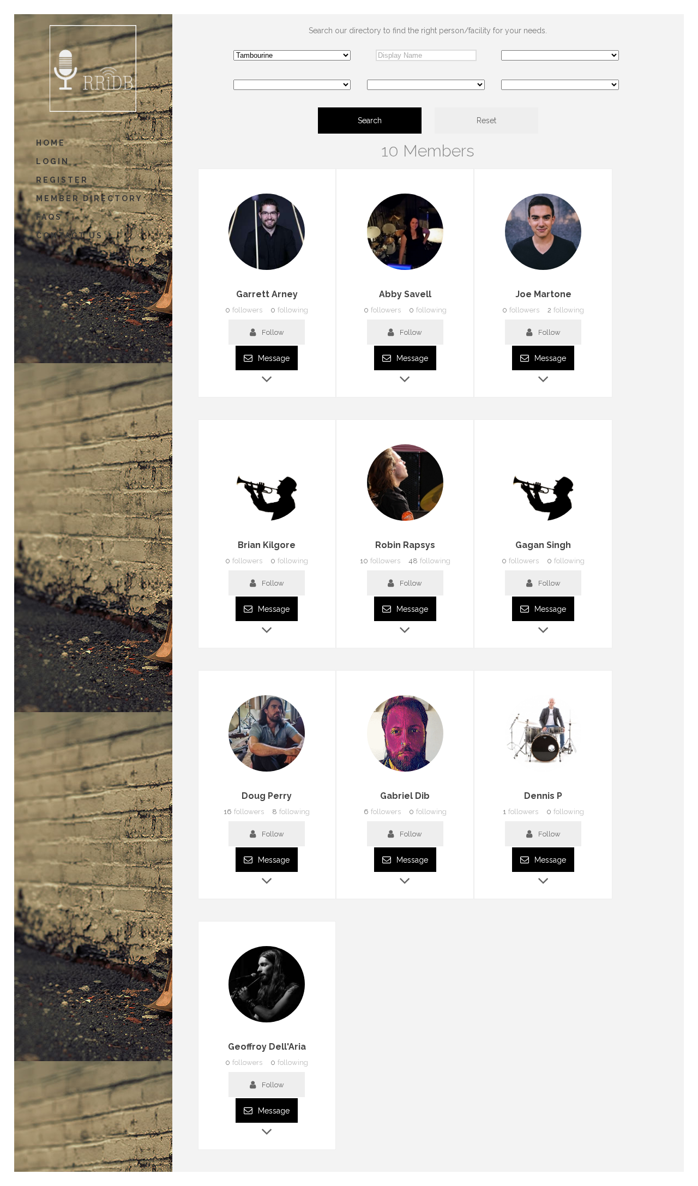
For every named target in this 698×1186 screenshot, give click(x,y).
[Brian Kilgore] (267, 520)
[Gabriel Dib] (405, 771)
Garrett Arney (267, 294)
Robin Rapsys (405, 545)
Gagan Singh (543, 545)
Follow (273, 332)
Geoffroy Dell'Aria (267, 1046)
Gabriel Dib (405, 796)
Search (370, 120)
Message (273, 358)
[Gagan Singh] (543, 520)
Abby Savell (405, 294)
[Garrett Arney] (267, 270)
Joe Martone (543, 294)
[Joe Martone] (543, 270)
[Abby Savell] (405, 270)
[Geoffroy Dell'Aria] (267, 1022)
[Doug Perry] (267, 771)
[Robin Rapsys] (405, 520)
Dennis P (543, 796)
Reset (486, 120)
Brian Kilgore (267, 545)
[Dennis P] (543, 771)
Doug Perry (267, 796)
